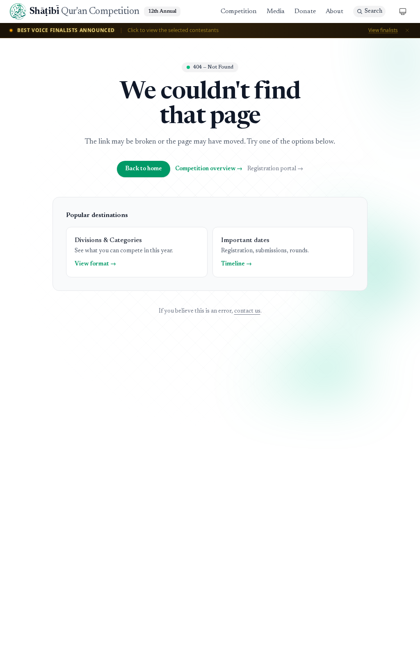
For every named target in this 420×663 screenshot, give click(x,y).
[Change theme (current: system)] (402, 11)
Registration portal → (275, 169)
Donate (305, 11)
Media (276, 11)
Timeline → (236, 264)
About (334, 11)
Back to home (143, 169)
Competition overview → (208, 169)
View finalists (383, 30)
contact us (247, 311)
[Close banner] (407, 30)
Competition (239, 11)
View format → (95, 264)
